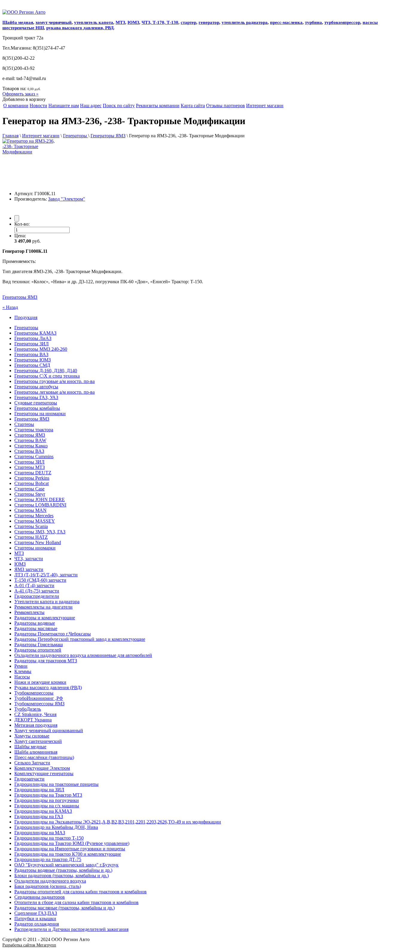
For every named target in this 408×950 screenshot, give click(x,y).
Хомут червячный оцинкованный (48, 730)
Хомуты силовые (31, 735)
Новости (38, 105)
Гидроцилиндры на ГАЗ (38, 816)
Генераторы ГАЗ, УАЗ (36, 397)
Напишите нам (63, 105)
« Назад (10, 307)
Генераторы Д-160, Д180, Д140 (45, 370)
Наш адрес (91, 105)
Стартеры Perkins (31, 478)
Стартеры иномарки (35, 547)
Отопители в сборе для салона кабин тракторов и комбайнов (76, 902)
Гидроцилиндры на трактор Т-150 (49, 837)
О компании (15, 105)
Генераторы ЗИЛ (31, 343)
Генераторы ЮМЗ (32, 359)
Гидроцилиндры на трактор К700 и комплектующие (67, 854)
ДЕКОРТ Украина (33, 719)
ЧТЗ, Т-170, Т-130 (160, 22)
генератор (209, 22)
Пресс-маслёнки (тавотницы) (44, 757)
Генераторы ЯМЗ (108, 135)
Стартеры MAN (30, 510)
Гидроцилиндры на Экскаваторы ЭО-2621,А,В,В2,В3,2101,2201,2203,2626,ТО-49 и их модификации (117, 821)
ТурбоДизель (27, 709)
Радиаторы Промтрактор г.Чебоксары (52, 633)
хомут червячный (54, 22)
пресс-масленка (286, 22)
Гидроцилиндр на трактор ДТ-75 (47, 859)
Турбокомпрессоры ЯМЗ (39, 703)
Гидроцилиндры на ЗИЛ (39, 789)
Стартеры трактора (33, 429)
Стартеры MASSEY (34, 520)
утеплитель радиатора (245, 22)
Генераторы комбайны (37, 408)
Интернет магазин (264, 105)
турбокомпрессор (342, 22)
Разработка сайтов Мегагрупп (29, 945)
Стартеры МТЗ (29, 467)
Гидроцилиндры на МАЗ (39, 832)
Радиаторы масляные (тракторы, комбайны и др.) (64, 907)
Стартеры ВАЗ (29, 451)
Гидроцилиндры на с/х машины (46, 805)
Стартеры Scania (31, 526)
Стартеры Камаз (30, 445)
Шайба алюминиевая (35, 752)
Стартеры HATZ (31, 537)
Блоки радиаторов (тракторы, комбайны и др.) (61, 875)
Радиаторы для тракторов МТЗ (45, 660)
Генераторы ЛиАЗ (32, 338)
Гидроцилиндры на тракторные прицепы (56, 784)
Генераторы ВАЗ (31, 354)
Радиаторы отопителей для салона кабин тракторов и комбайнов (80, 891)
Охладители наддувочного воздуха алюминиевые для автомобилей (83, 655)
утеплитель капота (93, 22)
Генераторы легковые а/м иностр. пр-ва (54, 392)
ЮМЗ (133, 22)
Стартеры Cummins (33, 456)
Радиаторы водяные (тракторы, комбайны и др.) (63, 870)
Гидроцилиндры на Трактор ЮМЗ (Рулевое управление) (71, 843)
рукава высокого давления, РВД (79, 27)
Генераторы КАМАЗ (35, 332)
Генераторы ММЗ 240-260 (40, 349)
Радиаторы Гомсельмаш (38, 644)
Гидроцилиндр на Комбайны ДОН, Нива (56, 827)
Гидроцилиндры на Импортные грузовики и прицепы (69, 848)
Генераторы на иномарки (40, 413)
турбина (313, 22)
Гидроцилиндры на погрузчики (46, 800)
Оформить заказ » (20, 93)
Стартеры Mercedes (33, 515)
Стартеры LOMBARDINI (40, 504)
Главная (10, 135)
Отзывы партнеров (225, 105)
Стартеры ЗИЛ (29, 461)
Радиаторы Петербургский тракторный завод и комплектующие (79, 639)
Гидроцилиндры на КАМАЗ (43, 811)
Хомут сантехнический (38, 741)
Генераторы (75, 135)
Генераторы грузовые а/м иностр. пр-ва (54, 381)
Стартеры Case (29, 488)
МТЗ (120, 22)
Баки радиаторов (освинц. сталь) (47, 886)
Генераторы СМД (32, 365)
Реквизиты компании (158, 105)
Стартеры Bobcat (31, 483)
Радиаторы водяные (34, 623)
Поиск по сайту (119, 105)
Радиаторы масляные (35, 628)
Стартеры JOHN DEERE (39, 499)
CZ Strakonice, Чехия (35, 714)
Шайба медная (17, 22)
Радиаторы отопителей (37, 649)
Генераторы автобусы (36, 386)
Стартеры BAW (30, 440)
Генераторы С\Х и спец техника (47, 375)
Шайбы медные (30, 746)
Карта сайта (193, 105)
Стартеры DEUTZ (32, 472)
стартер (188, 22)
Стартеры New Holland (37, 542)
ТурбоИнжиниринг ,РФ (38, 698)
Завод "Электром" (66, 198)
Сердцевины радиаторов (39, 897)
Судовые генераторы (35, 402)
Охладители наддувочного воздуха (50, 880)
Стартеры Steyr (29, 494)
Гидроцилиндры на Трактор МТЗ (48, 794)
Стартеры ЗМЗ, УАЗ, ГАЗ (39, 531)
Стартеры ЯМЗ (29, 435)
